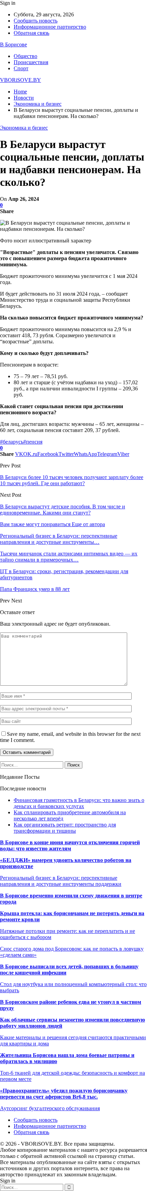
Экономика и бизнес (24, 128)
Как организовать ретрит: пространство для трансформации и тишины (65, 828)
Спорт (21, 68)
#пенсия (32, 442)
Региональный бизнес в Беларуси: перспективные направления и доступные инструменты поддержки (60, 881)
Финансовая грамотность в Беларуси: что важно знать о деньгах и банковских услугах (79, 803)
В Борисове (13, 44)
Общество (25, 56)
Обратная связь (31, 33)
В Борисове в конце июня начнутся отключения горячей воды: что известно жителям (70, 845)
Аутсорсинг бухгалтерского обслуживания (50, 1108)
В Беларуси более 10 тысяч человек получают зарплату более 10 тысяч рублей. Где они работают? (71, 480)
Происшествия (31, 62)
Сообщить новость (35, 21)
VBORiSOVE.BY (20, 80)
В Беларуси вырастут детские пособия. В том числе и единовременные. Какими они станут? (62, 510)
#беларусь (11, 442)
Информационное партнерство (50, 27)
